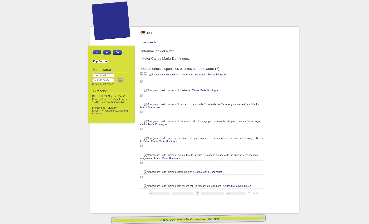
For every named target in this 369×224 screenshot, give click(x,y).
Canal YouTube (202, 219)
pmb (216, 218)
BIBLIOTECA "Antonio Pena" (176, 219)
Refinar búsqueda (217, 74)
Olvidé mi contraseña (103, 84)
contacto (97, 113)
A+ (117, 52)
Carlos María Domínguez (206, 90)
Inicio (149, 32)
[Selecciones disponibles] (164, 74)
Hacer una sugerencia (194, 74)
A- (97, 52)
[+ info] (141, 81)
